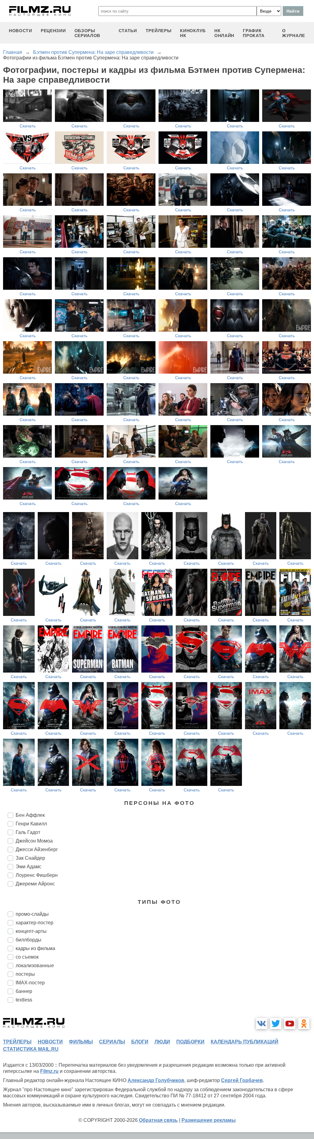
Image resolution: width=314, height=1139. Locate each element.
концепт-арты (31, 931)
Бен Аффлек (30, 815)
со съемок (27, 957)
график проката (254, 33)
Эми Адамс (28, 866)
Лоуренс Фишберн (37, 875)
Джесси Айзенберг (37, 849)
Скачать (28, 125)
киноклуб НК (193, 33)
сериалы (112, 1041)
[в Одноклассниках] (303, 1023)
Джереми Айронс (35, 883)
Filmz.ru (49, 1071)
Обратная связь (158, 1120)
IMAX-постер (30, 982)
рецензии (53, 30)
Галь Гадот (28, 832)
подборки (190, 1041)
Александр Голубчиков (156, 1080)
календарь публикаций (244, 1041)
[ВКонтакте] (261, 1023)
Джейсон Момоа (34, 840)
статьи (128, 30)
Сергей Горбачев (242, 1080)
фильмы (81, 1041)
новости (20, 30)
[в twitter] (275, 1023)
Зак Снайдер (30, 858)
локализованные (35, 965)
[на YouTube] (289, 1023)
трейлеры (159, 30)
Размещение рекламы (209, 1120)
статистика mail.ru (31, 1049)
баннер (24, 991)
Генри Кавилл (31, 823)
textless (24, 999)
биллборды (28, 939)
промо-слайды (32, 914)
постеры (25, 974)
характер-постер (34, 922)
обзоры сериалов (88, 33)
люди (162, 1041)
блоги (139, 1041)
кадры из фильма (35, 948)
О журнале (293, 33)
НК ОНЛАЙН (224, 33)
